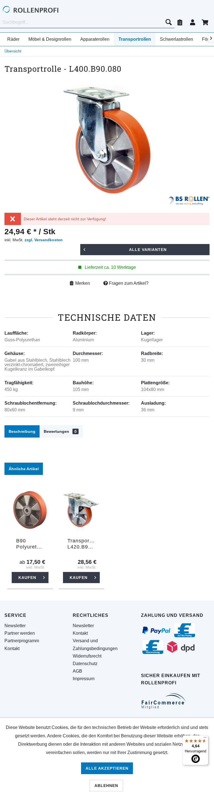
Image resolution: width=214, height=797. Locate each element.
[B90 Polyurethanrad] (30, 510)
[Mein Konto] (192, 22)
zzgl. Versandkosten (44, 240)
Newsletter (15, 625)
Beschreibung (22, 431)
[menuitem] (87, 22)
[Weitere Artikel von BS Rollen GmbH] (189, 201)
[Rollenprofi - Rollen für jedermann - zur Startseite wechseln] (39, 10)
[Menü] (205, 738)
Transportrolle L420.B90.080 (83, 544)
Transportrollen (134, 39)
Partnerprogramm (21, 640)
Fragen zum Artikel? (128, 283)
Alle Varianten (148, 249)
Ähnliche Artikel (24, 469)
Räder (13, 39)
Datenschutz (85, 663)
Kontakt (12, 648)
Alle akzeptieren (107, 768)
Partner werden (19, 633)
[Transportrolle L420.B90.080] (81, 510)
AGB (77, 671)
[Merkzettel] (180, 22)
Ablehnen (106, 785)
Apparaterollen (95, 39)
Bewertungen (60, 431)
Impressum (83, 678)
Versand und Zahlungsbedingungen (95, 644)
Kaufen (27, 577)
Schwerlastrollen (176, 39)
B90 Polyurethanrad (32, 544)
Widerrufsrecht (87, 656)
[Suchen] (168, 22)
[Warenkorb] (205, 22)
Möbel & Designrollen (49, 39)
